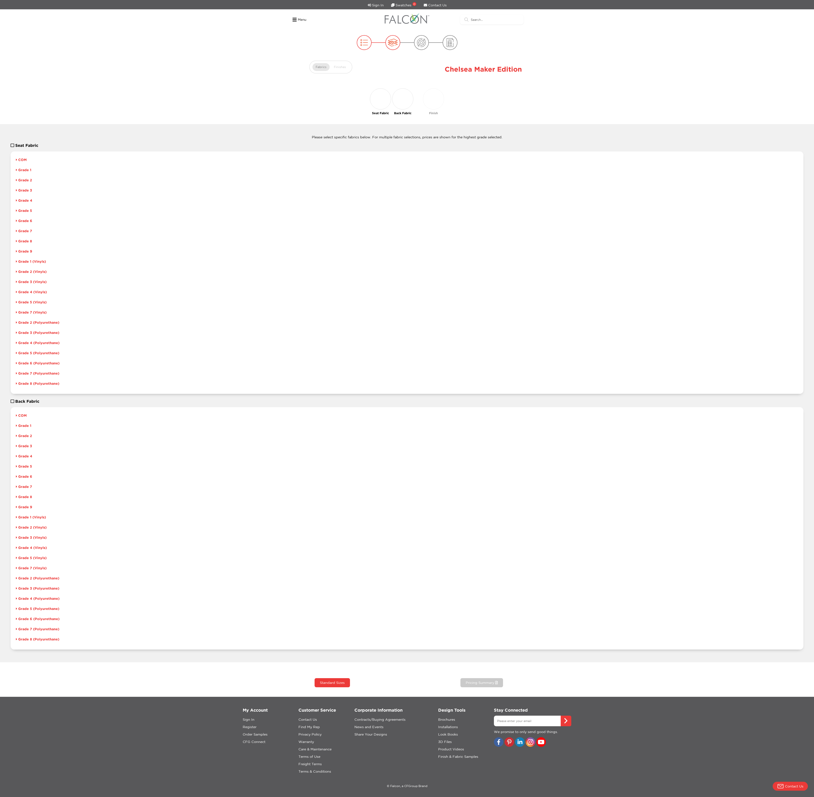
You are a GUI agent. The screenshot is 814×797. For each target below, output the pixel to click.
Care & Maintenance (315, 749)
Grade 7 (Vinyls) (32, 312)
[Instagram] (530, 742)
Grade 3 (24, 190)
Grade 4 (24, 200)
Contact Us (437, 5)
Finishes (340, 67)
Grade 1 (24, 170)
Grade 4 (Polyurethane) (38, 343)
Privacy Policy (310, 734)
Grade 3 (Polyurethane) (38, 333)
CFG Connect (254, 742)
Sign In (377, 5)
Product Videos (451, 749)
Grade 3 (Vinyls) (32, 282)
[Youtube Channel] (541, 742)
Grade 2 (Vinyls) (32, 272)
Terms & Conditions (314, 771)
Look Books (448, 734)
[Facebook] (498, 742)
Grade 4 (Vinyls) (32, 292)
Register (249, 727)
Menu (302, 19)
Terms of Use (309, 756)
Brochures (446, 719)
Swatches (404, 5)
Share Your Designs (370, 734)
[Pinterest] (509, 742)
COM (22, 160)
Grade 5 (24, 210)
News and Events (368, 727)
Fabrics (321, 67)
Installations (448, 727)
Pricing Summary (480, 683)
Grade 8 (24, 241)
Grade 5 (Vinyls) (32, 302)
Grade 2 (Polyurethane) (38, 322)
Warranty (306, 742)
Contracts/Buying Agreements (380, 719)
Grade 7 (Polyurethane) (38, 373)
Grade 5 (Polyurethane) (38, 353)
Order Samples (255, 734)
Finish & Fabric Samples (458, 756)
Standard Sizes (332, 683)
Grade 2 (24, 180)
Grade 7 (24, 231)
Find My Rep (309, 727)
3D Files (445, 742)
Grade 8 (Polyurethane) (38, 383)
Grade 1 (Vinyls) (31, 261)
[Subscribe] (566, 721)
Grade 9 (24, 251)
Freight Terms (310, 764)
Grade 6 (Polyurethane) (38, 363)
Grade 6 (24, 221)
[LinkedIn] (520, 742)
